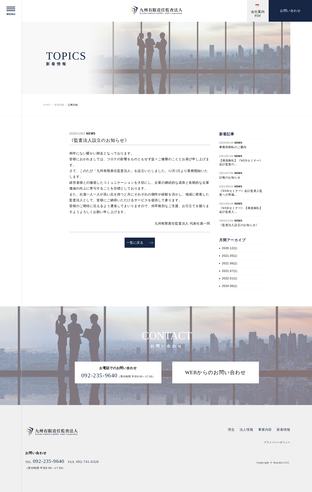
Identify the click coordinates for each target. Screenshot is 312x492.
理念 (231, 429)
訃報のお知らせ (229, 177)
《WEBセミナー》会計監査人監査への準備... (241, 192)
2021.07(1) (229, 270)
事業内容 (265, 429)
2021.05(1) (229, 255)
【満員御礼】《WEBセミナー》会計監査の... (241, 162)
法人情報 (246, 429)
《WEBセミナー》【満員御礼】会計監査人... (241, 209)
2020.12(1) (229, 248)
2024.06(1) (229, 285)
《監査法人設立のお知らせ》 (239, 225)
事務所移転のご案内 (232, 147)
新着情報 (59, 104)
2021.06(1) (229, 263)
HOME (47, 104)
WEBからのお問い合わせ (215, 372)
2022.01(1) (229, 278)
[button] (11, 11)
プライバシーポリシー (277, 442)
